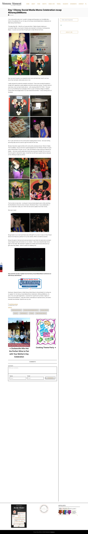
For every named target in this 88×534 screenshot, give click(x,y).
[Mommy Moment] (11, 4)
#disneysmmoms (16, 310)
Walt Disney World (41, 313)
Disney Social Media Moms (31, 310)
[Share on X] (1, 268)
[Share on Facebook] (1, 266)
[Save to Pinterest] (1, 271)
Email (28, 376)
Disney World (44, 310)
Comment (10, 365)
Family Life (10, 307)
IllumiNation (24, 313)
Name (11, 376)
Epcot (15, 313)
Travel (31, 313)
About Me (69, 32)
